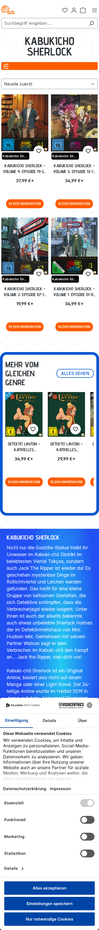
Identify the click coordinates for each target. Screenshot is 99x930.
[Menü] (94, 10)
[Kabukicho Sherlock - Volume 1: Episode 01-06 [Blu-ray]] (74, 245)
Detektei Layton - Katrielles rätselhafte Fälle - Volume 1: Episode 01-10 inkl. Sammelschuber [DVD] (66, 447)
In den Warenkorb (25, 204)
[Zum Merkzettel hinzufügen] (39, 151)
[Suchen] (91, 23)
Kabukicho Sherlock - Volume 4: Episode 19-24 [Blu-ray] (24, 168)
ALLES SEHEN (75, 373)
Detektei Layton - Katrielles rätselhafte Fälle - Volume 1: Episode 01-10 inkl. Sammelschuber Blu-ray (24, 447)
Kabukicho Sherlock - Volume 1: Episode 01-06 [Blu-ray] (74, 291)
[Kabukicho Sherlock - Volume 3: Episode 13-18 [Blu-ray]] (74, 122)
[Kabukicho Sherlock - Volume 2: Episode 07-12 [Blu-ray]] (24, 246)
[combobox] (43, 23)
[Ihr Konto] (73, 10)
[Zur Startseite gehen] (26, 10)
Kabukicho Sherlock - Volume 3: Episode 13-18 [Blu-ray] (74, 168)
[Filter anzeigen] (5, 66)
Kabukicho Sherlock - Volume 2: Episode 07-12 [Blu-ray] (25, 291)
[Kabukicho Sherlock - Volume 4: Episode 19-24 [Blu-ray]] (24, 122)
